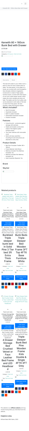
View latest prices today (9, 69)
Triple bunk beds (17, 54)
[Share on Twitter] (9, 74)
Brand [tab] (13, 80)
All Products (10, 54)
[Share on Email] (2, 74)
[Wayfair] (7, 60)
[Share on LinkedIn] (15, 74)
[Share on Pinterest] (12, 74)
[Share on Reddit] (19, 74)
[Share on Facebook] (6, 74)
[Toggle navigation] (25, 3)
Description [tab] (6, 80)
